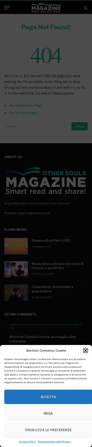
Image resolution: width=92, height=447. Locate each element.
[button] (85, 350)
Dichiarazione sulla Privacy (54, 441)
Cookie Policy (27, 441)
